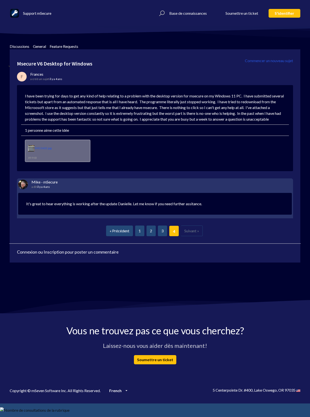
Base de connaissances (188, 13)
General (39, 46)
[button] (161, 13)
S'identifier (284, 13)
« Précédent (119, 230)
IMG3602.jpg (43, 148)
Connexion (27, 252)
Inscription (54, 252)
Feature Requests (64, 46)
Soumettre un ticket (241, 13)
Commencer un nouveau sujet (269, 60)
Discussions (19, 46)
